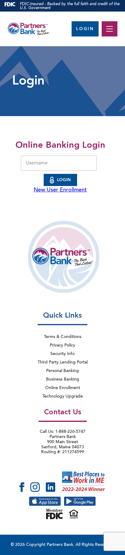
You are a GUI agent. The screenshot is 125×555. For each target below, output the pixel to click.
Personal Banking (62, 371)
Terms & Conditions (62, 337)
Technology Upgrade (62, 397)
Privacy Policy (62, 345)
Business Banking (62, 379)
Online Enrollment (62, 388)
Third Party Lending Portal (63, 362)
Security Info (62, 354)
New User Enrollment (60, 190)
